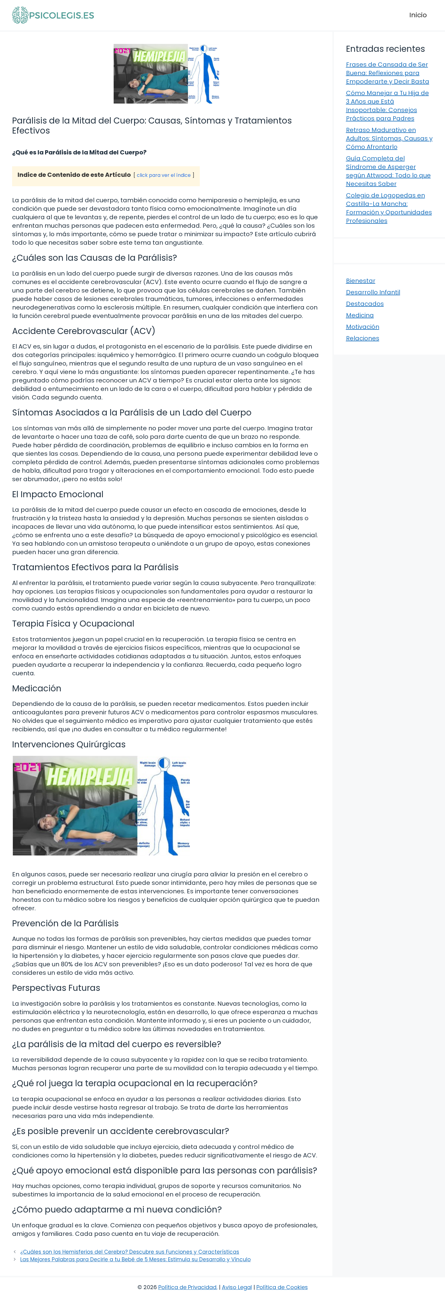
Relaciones (362, 338)
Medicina (360, 315)
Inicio (418, 15)
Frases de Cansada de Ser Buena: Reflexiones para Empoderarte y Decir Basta (387, 73)
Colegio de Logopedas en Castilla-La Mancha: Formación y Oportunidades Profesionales (389, 208)
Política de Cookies (282, 1287)
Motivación (362, 327)
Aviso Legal (237, 1287)
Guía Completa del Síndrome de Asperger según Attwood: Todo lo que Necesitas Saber (388, 171)
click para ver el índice (164, 175)
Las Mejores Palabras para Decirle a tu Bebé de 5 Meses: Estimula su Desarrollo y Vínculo (135, 1259)
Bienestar (360, 280)
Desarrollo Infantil (373, 292)
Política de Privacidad (187, 1287)
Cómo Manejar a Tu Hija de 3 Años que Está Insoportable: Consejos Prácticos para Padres (387, 106)
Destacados (365, 303)
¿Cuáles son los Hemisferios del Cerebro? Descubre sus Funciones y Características (129, 1252)
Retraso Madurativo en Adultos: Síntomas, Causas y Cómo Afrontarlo (389, 138)
